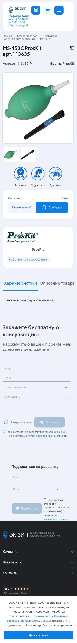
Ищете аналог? (22, 207)
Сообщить (55, 207)
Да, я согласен (38, 635)
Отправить (52, 422)
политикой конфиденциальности (47, 436)
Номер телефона (15, 387)
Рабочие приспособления (28, 259)
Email (7, 378)
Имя (7, 368)
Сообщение (12, 396)
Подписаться (29, 508)
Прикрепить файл (21, 422)
